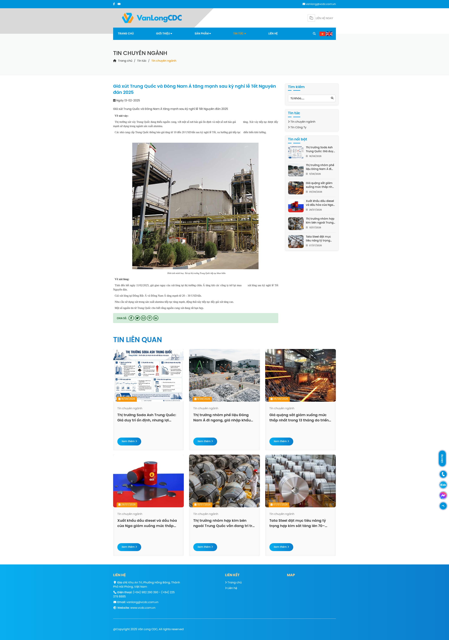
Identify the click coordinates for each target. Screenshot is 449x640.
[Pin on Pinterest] (149, 318)
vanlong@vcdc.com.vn (320, 4)
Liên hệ (273, 33)
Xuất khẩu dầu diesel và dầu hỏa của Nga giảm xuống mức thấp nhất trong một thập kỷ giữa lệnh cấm (320, 203)
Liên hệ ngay (324, 18)
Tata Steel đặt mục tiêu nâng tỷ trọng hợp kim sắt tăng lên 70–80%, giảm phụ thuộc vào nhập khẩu (320, 239)
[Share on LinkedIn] (155, 318)
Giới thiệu (163, 33)
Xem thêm (128, 441)
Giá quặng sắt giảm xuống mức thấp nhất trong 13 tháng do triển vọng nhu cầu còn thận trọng (320, 185)
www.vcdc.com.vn (142, 607)
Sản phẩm (202, 33)
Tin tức (238, 33)
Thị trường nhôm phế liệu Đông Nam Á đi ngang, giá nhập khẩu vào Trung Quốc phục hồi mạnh (320, 167)
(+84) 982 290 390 (145, 592)
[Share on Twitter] (137, 318)
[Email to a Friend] (143, 318)
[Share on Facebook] (131, 318)
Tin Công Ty (298, 127)
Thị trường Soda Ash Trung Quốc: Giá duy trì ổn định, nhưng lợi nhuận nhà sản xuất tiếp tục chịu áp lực (319, 149)
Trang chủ (126, 33)
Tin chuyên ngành (163, 60)
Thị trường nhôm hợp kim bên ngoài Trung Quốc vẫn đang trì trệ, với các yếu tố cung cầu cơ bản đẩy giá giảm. (320, 221)
